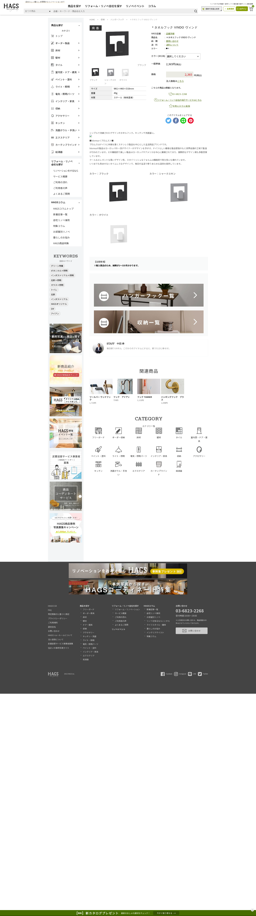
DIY (52, 308)
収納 (85, 628)
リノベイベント (135, 6)
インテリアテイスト (155, 632)
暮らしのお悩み (61, 237)
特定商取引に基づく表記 (58, 614)
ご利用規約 (53, 622)
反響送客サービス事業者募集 (60, 643)
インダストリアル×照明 (62, 275)
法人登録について (55, 639)
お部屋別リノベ (61, 231)
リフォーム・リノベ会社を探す (103, 6)
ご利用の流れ (60, 182)
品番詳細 (170, 33)
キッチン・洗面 (89, 636)
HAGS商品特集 (61, 243)
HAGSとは (52, 605)
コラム (152, 6)
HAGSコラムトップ (63, 208)
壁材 (85, 621)
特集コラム (59, 226)
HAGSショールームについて (60, 635)
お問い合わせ (54, 631)
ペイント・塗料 (89, 647)
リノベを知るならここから (158, 621)
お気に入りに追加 (181, 105)
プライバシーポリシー (57, 618)
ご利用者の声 (60, 188)
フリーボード (88, 609)
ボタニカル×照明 (59, 270)
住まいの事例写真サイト (58, 647)
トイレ (54, 289)
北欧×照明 (56, 280)
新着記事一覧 (60, 214)
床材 (85, 617)
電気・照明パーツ (90, 644)
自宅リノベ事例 (61, 220)
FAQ (50, 610)
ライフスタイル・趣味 (156, 624)
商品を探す (74, 6)
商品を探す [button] (57, 25)
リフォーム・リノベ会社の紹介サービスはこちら (180, 99)
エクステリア (88, 655)
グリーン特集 (57, 265)
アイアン (55, 313)
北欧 (53, 294)
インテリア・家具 (90, 651)
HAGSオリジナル (59, 303)
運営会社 (52, 626)
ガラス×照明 (57, 284)
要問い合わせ (172, 41)
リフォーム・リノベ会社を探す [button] (62, 163)
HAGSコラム (149, 605)
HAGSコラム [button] (58, 202)
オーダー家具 (88, 613)
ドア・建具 (87, 624)
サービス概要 (60, 176)
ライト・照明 (88, 640)
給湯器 (86, 659)
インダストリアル (59, 299)
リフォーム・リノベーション (127, 609)
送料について (172, 44)
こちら (180, 80)
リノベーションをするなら (65, 170)
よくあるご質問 (61, 193)
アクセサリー (88, 632)
